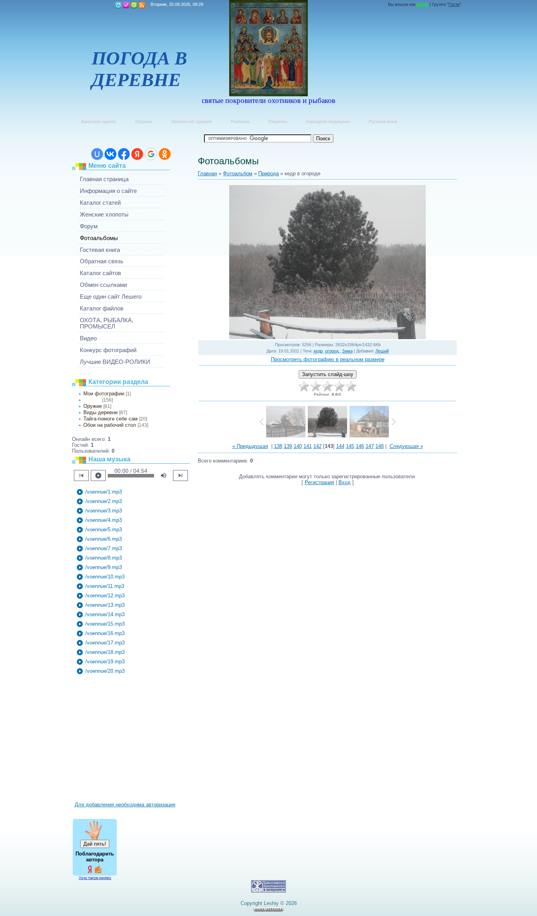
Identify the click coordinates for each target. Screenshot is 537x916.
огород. (332, 351)
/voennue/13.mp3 (100, 605)
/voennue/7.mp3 (99, 548)
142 (317, 446)
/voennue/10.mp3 (100, 576)
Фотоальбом (237, 173)
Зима (347, 351)
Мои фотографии (103, 394)
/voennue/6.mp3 (99, 539)
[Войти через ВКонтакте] (110, 154)
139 (288, 446)
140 (298, 446)
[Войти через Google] (151, 154)
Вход (134, 5)
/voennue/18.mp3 (100, 652)
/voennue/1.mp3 (99, 492)
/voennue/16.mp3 (100, 633)
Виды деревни (100, 412)
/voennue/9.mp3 (99, 567)
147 (370, 446)
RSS (142, 5)
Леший (382, 351)
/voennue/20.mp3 (100, 671)
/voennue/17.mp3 (100, 642)
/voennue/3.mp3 (99, 510)
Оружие (92, 406)
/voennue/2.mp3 (99, 501)
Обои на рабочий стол (109, 425)
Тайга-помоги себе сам (110, 419)
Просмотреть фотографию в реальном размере (327, 359)
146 (360, 446)
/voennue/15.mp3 (100, 624)
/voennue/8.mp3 (99, 558)
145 (350, 446)
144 (340, 446)
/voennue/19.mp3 (100, 661)
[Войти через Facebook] (124, 154)
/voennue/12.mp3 (100, 595)
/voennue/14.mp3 (100, 614)
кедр (318, 351)
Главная (118, 5)
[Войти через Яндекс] (137, 154)
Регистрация (126, 5)
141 (307, 446)
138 (278, 446)
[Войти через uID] (97, 154)
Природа (92, 400)
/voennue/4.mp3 (99, 520)
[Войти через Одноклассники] (165, 154)
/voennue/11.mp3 (100, 586)
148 (379, 446)
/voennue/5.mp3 (99, 529)
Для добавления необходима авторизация (125, 805)
